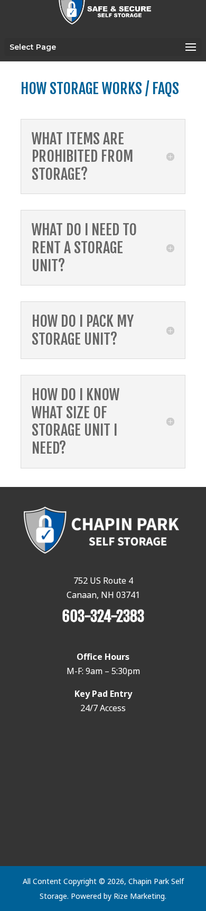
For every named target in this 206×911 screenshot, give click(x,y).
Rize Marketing (139, 896)
